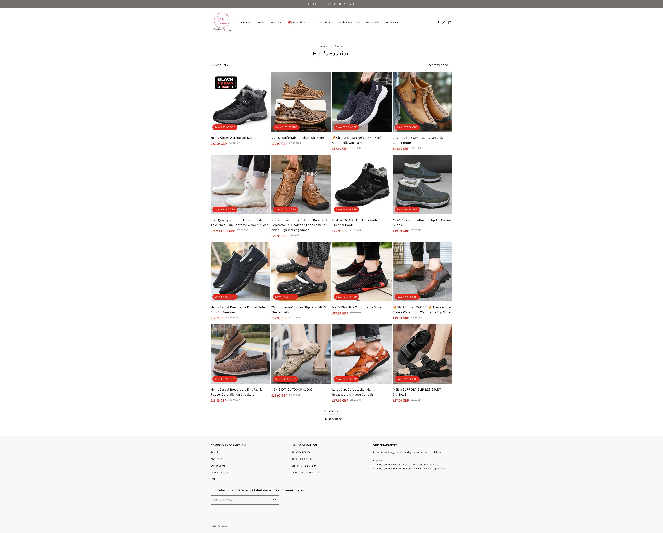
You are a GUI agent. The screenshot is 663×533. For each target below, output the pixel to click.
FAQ (213, 478)
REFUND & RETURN (302, 459)
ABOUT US (217, 459)
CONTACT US (218, 465)
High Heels (372, 22)
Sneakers (276, 22)
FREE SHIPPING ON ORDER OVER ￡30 (331, 4)
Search (215, 452)
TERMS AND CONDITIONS (306, 472)
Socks (261, 22)
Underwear (245, 22)
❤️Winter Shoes (297, 22)
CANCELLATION (219, 472)
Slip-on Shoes (323, 22)
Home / (323, 46)
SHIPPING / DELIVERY (304, 465)
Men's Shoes (392, 22)
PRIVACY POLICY (301, 452)
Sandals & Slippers (349, 22)
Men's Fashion (336, 46)
